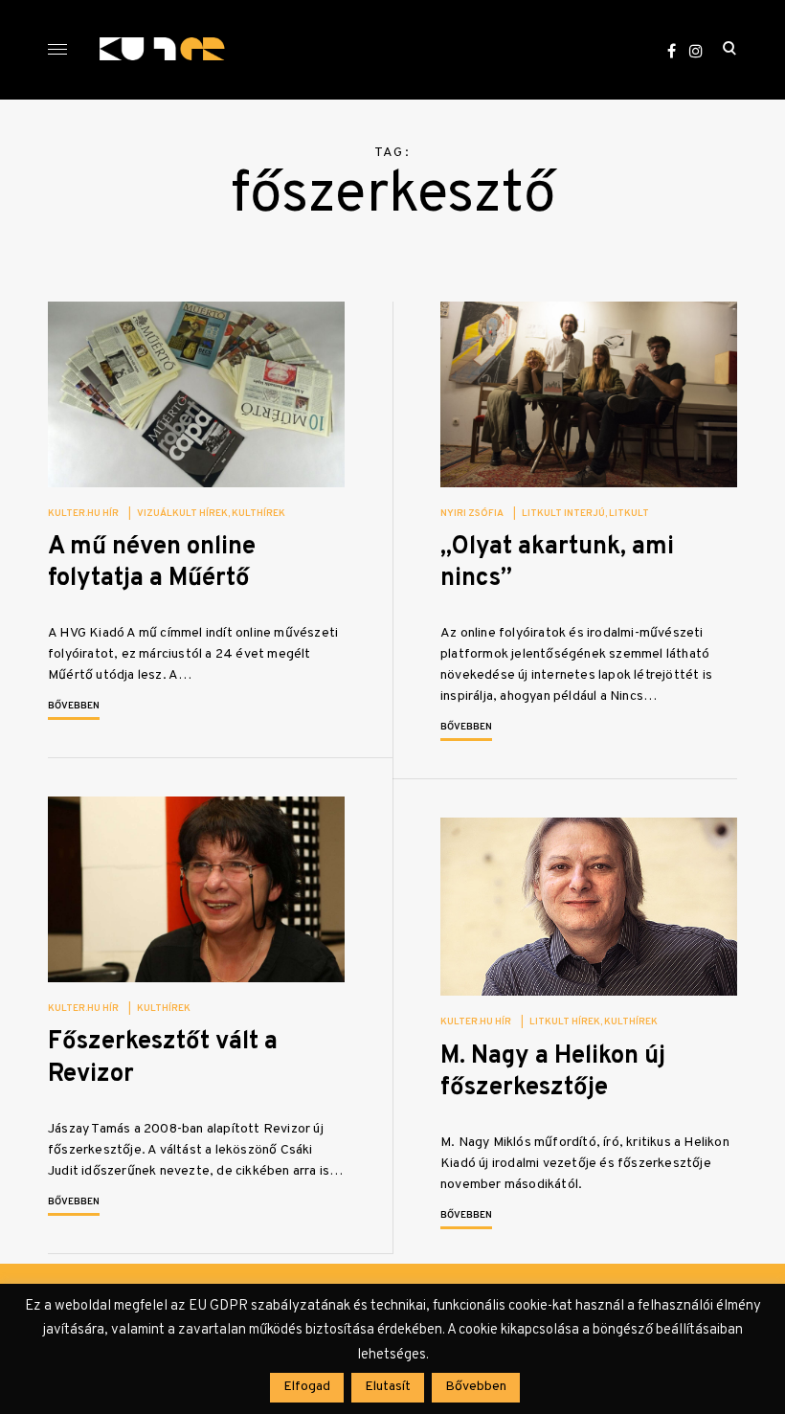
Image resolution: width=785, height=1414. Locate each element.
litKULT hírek (564, 1022)
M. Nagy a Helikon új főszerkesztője (552, 1072)
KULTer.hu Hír (83, 513)
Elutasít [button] (388, 1387)
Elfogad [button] (306, 1387)
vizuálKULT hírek (182, 513)
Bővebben (74, 706)
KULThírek (258, 513)
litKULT (629, 513)
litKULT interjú (563, 513)
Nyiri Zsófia (472, 513)
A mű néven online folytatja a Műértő (152, 563)
